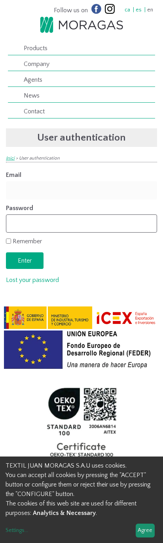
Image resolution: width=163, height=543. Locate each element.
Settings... (17, 530)
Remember (27, 241)
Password (19, 208)
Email (13, 174)
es (139, 10)
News (32, 95)
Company (36, 64)
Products (35, 48)
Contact (34, 111)
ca (127, 10)
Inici (10, 158)
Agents (33, 79)
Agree (145, 530)
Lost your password (32, 280)
